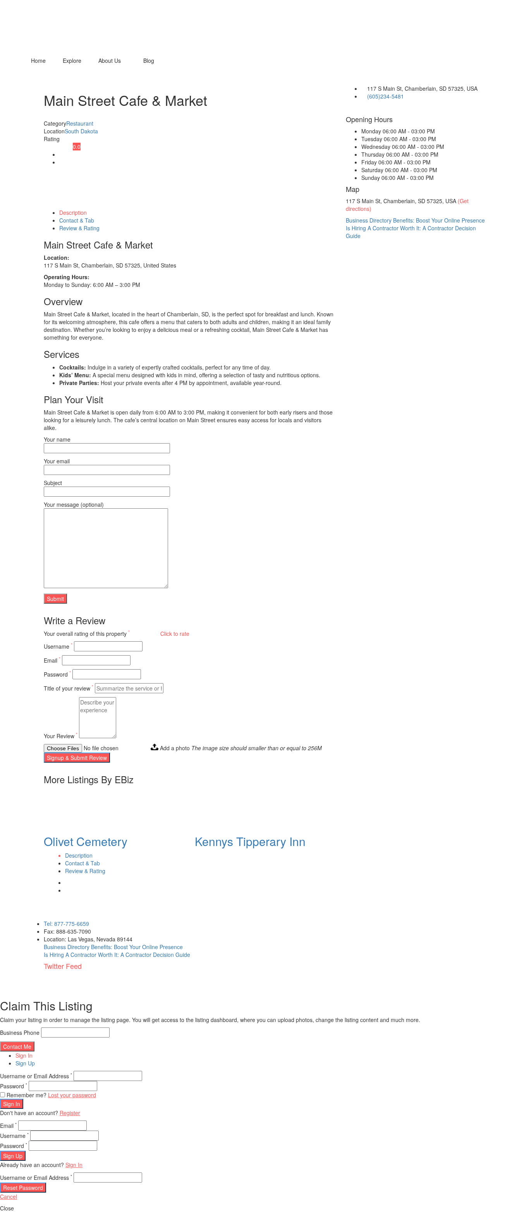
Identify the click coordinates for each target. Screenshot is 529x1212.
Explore (72, 60)
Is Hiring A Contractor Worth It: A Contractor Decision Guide (117, 954)
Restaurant (79, 123)
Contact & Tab (76, 220)
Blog (148, 60)
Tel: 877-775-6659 (66, 923)
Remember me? (26, 1095)
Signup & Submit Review (77, 757)
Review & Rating (79, 228)
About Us (109, 60)
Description (73, 212)
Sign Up (25, 1063)
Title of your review (68, 688)
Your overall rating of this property (87, 633)
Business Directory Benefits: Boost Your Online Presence (415, 220)
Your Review (60, 736)
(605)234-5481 (385, 96)
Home (38, 60)
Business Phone (20, 1032)
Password (57, 674)
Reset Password (23, 1187)
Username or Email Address (36, 1076)
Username (58, 646)
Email (52, 660)
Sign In (24, 1055)
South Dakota (81, 131)
